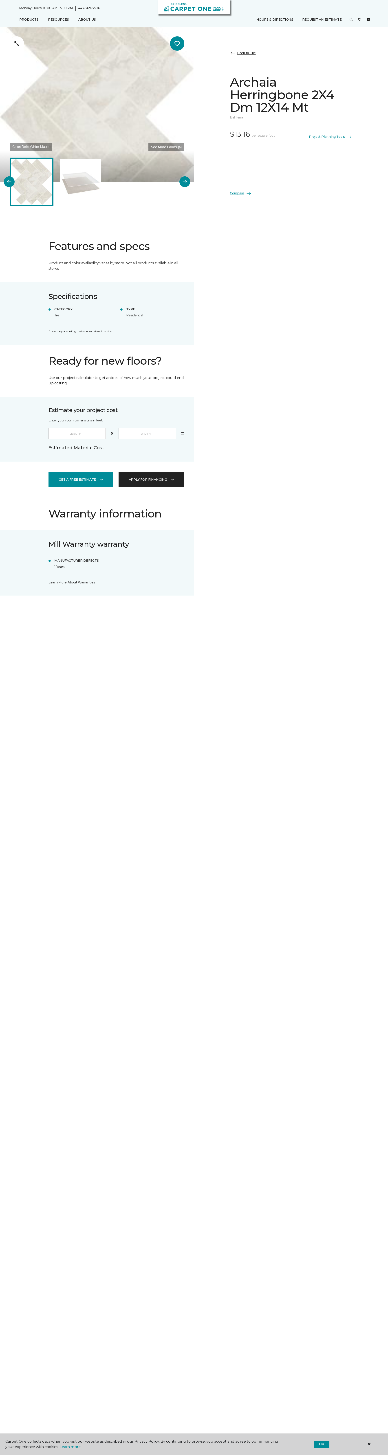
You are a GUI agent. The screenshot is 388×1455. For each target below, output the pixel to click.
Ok (321, 1444)
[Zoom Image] (17, 43)
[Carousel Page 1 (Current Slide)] (31, 182)
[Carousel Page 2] (80, 182)
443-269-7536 (89, 8)
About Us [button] (87, 20)
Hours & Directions (274, 20)
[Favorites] (359, 20)
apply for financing (148, 480)
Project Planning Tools (327, 137)
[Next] (184, 181)
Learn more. (70, 1447)
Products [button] (29, 20)
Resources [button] (58, 20)
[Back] (9, 181)
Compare (237, 193)
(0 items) (368, 19)
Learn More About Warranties (71, 582)
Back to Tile (246, 53)
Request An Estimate (322, 20)
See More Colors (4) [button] (166, 147)
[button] (351, 20)
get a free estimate (77, 480)
